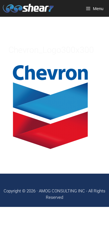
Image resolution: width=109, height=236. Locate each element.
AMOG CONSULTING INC (62, 190)
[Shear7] (28, 8)
